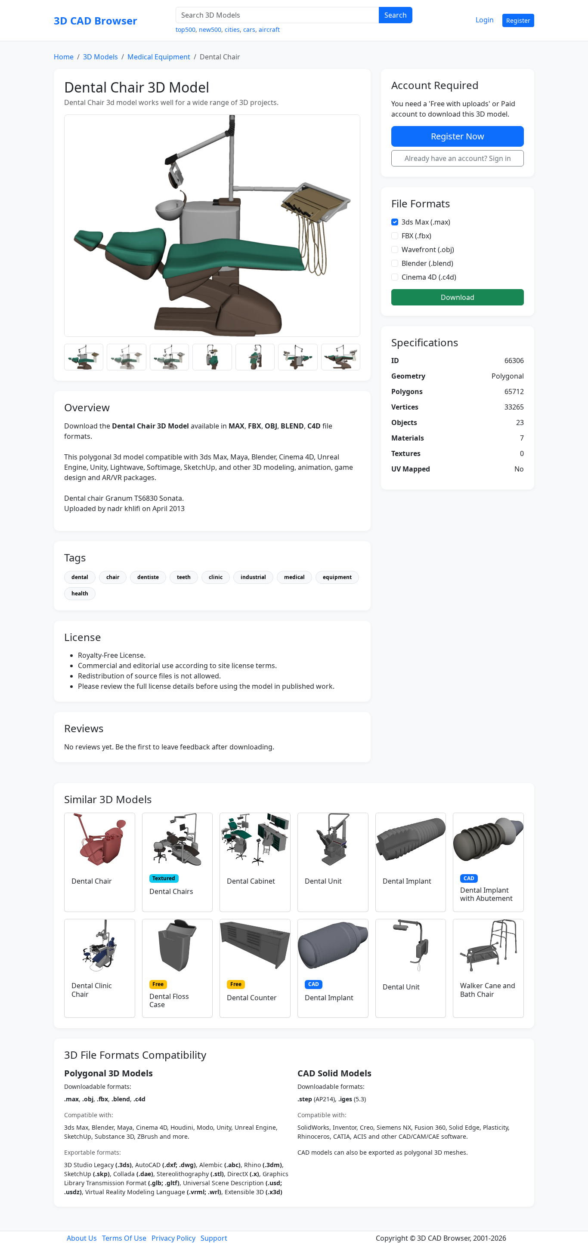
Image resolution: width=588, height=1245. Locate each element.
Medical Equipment (158, 57)
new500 (210, 29)
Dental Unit (323, 881)
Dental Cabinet (251, 881)
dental (79, 577)
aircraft (269, 29)
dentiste (148, 577)
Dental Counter (252, 997)
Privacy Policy (173, 1238)
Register (518, 20)
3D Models (100, 57)
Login (485, 20)
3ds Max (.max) (426, 222)
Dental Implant (407, 881)
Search (395, 15)
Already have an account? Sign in (458, 158)
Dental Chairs (171, 891)
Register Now (457, 136)
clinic (216, 577)
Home (64, 57)
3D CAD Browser (95, 20)
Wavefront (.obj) (428, 249)
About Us (82, 1238)
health (79, 593)
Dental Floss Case (169, 1000)
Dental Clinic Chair (91, 989)
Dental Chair (91, 881)
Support (214, 1238)
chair (112, 577)
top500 (185, 29)
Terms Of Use (124, 1238)
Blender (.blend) (427, 263)
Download (457, 297)
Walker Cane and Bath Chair (487, 989)
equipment (337, 577)
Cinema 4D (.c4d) (429, 277)
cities (232, 29)
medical (294, 577)
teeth (184, 577)
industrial (253, 577)
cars (249, 29)
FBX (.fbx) (416, 235)
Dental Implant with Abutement (486, 894)
